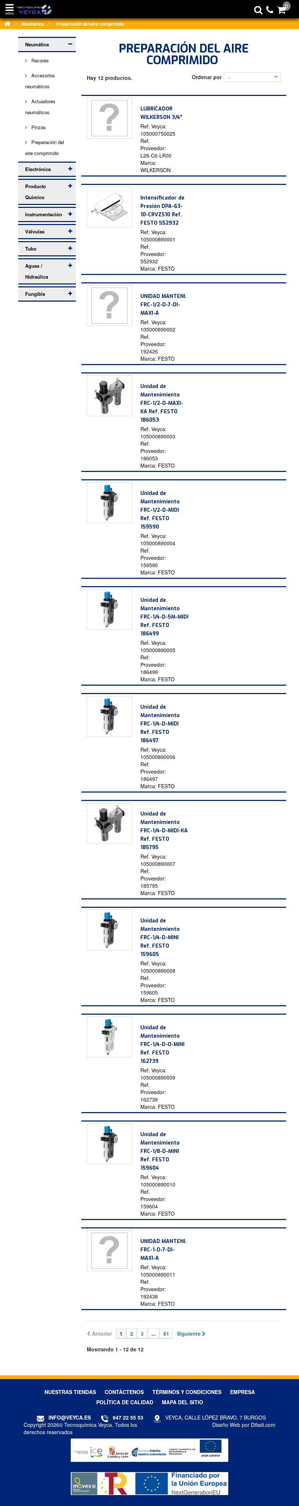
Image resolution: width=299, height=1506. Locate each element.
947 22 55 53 (128, 1417)
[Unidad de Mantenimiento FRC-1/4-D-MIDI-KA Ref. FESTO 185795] (109, 823)
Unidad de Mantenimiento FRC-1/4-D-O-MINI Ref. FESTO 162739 (162, 1044)
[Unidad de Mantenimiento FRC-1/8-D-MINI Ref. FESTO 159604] (109, 1143)
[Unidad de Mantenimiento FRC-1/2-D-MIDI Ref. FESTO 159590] (109, 502)
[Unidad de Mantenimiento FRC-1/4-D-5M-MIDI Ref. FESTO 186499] (109, 609)
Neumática (37, 44)
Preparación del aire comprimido (44, 147)
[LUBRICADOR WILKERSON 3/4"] (109, 118)
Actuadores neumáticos (40, 107)
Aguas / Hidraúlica (36, 271)
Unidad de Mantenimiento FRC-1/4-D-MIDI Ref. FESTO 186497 (160, 724)
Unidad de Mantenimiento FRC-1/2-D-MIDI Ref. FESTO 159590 (160, 510)
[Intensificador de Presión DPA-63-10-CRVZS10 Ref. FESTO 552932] (109, 207)
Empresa (242, 1391)
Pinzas (38, 127)
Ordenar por (207, 77)
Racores (39, 60)
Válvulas (34, 231)
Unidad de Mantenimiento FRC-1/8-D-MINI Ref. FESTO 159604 (160, 1151)
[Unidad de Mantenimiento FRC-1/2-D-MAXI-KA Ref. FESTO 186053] (109, 395)
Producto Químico (35, 192)
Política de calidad (124, 1402)
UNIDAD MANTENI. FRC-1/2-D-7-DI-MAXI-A (163, 305)
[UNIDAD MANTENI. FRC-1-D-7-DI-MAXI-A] (109, 1250)
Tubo (30, 248)
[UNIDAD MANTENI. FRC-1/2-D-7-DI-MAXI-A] (109, 305)
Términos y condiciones (186, 1391)
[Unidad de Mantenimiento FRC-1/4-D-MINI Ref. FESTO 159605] (109, 930)
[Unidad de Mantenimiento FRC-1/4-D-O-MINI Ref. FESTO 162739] (109, 1037)
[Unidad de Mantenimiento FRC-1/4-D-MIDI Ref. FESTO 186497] (109, 716)
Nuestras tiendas (70, 1391)
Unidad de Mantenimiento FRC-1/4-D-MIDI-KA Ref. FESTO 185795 (164, 830)
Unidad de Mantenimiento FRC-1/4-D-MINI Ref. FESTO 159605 (160, 937)
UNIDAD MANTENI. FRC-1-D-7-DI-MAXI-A (163, 1250)
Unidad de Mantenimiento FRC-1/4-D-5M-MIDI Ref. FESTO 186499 (164, 617)
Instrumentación (43, 214)
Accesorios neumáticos (40, 81)
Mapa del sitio (182, 1402)
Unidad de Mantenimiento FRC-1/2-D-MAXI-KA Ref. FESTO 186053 (161, 403)
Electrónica (38, 169)
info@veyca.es (69, 1417)
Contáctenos (124, 1391)
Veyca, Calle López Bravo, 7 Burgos (215, 1417)
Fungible (35, 293)
